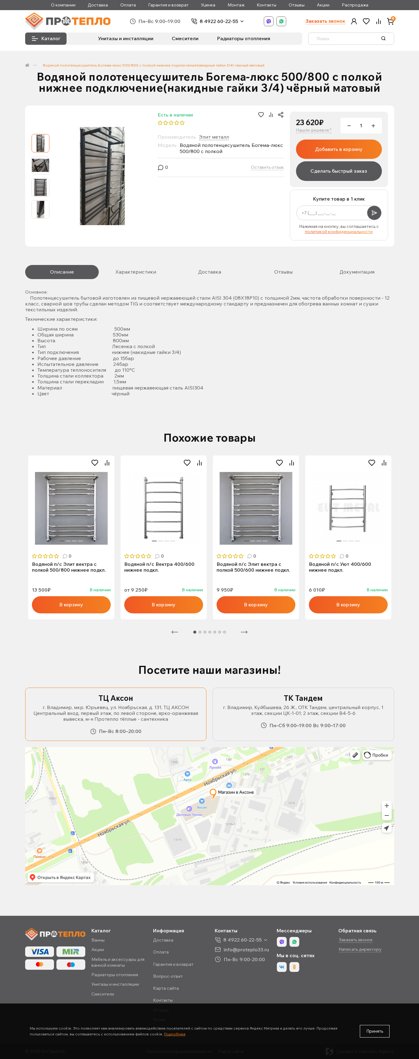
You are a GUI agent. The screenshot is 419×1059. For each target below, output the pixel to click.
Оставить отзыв (267, 167)
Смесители (185, 38)
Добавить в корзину (339, 149)
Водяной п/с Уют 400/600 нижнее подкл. (340, 567)
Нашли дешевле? (314, 130)
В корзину (71, 604)
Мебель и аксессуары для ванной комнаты (117, 962)
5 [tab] (214, 632)
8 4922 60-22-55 (219, 21)
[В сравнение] (107, 462)
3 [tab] (205, 632)
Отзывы (297, 5)
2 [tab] (200, 632)
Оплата (128, 5)
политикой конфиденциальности (339, 231)
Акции (323, 5)
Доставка (98, 5)
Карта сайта (166, 988)
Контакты (266, 5)
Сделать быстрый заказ (338, 171)
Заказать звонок (325, 21)
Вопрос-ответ (168, 976)
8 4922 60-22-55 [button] (242, 940)
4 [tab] (210, 632)
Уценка (208, 5)
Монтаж (236, 5)
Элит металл (214, 137)
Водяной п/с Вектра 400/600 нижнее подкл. (159, 567)
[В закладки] (94, 462)
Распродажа (355, 5)
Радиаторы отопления (243, 38)
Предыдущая (175, 632)
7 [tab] (224, 632)
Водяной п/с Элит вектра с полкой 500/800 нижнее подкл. (69, 567)
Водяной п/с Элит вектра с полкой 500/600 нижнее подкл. (253, 567)
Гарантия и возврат (168, 5)
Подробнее (175, 1034)
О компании (63, 5)
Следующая (244, 632)
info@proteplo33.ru (246, 949)
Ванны (98, 940)
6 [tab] (219, 632)
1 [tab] (194, 632)
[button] (354, 21)
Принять (374, 1031)
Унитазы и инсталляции (125, 38)
